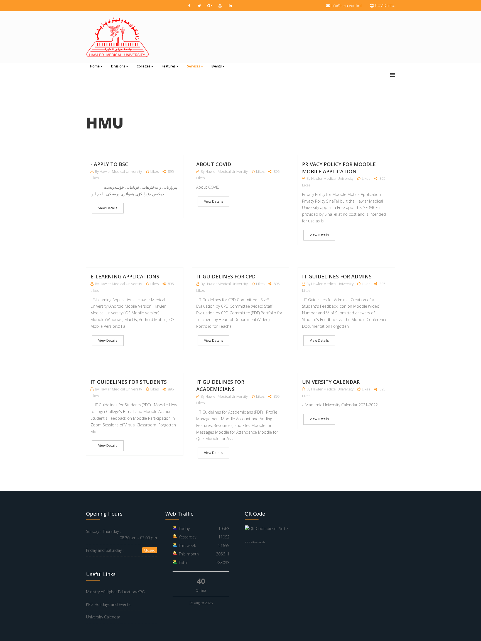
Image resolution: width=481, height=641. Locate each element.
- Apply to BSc (109, 164)
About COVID (213, 164)
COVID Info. (384, 5)
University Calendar (331, 381)
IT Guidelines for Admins (337, 276)
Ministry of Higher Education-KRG (115, 591)
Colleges (143, 66)
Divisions (118, 66)
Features (169, 66)
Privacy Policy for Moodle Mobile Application (339, 168)
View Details (107, 208)
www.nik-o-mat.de (255, 542)
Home (95, 66)
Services (193, 66)
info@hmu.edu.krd (346, 5)
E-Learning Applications (124, 276)
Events (217, 66)
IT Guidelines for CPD (226, 276)
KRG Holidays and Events (108, 604)
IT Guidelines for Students (128, 381)
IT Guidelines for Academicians (220, 385)
